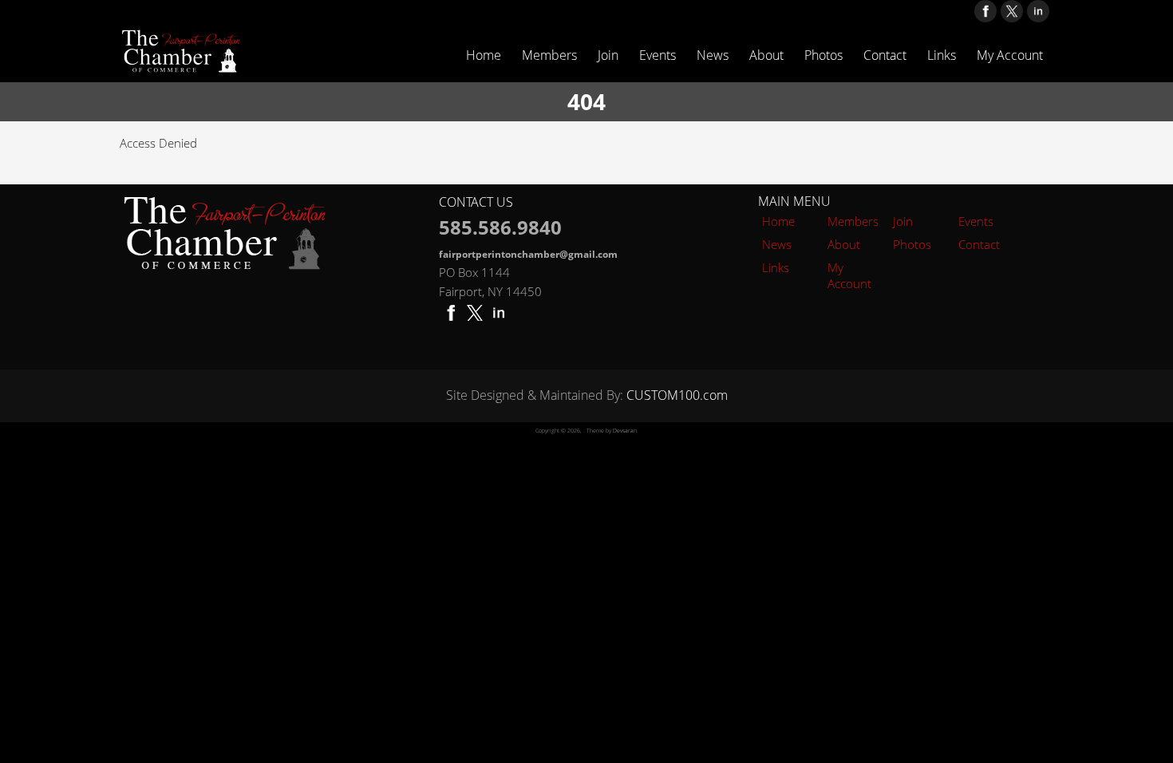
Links (941, 55)
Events (657, 55)
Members (549, 55)
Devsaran (625, 430)
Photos (823, 55)
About (766, 55)
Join (608, 55)
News (713, 55)
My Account (1010, 55)
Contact (884, 55)
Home (483, 55)
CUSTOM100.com (677, 395)
